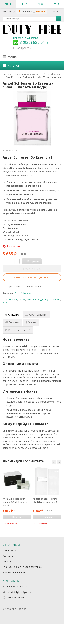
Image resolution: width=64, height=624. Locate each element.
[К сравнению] (23, 523)
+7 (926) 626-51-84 (17, 586)
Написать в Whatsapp (25, 37)
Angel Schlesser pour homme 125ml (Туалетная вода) (16, 501)
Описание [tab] (13, 314)
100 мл (21, 299)
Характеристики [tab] (38, 314)
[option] (16, 496)
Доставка (8, 556)
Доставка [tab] (14, 322)
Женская (12, 299)
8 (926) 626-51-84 (35, 42)
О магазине (9, 550)
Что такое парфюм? (14, 572)
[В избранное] (28, 523)
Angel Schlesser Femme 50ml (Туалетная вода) (45, 500)
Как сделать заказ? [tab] (19, 330)
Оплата (7, 561)
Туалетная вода (34, 299)
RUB (54, 11)
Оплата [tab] (32, 322)
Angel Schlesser (23, 293)
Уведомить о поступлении (32, 277)
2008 (5, 302)
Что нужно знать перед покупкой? (22, 566)
